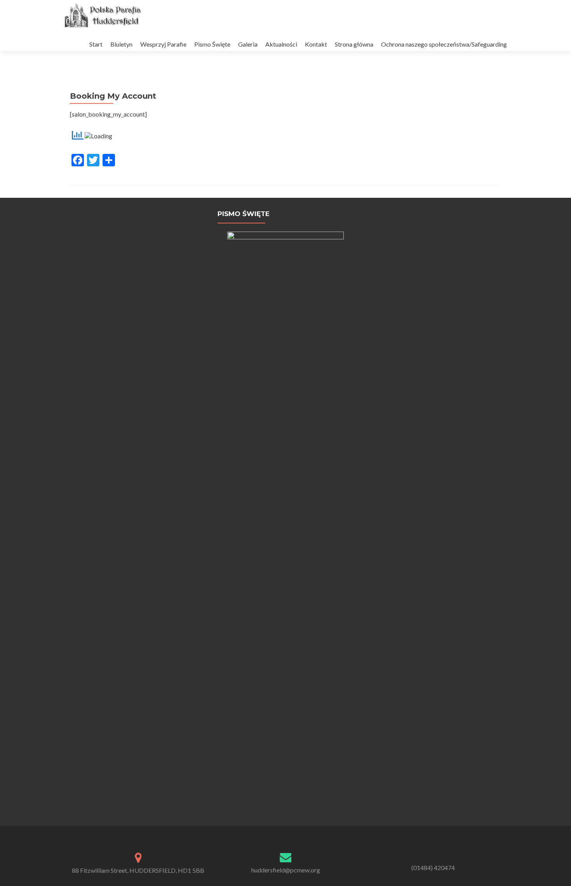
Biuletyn (121, 44)
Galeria (248, 44)
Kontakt (316, 44)
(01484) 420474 (433, 867)
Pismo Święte (212, 44)
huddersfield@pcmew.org (285, 870)
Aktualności (281, 44)
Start (96, 44)
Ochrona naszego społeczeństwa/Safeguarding (444, 44)
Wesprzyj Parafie (163, 44)
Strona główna (354, 44)
